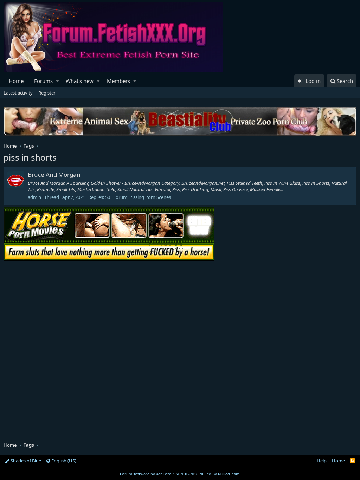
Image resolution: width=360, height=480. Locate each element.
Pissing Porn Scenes (150, 197)
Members (118, 80)
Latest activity (18, 93)
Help (322, 461)
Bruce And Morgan (54, 174)
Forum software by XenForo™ (180, 473)
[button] (57, 80)
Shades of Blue (25, 461)
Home (16, 80)
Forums (43, 80)
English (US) (63, 461)
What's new (80, 80)
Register (47, 93)
